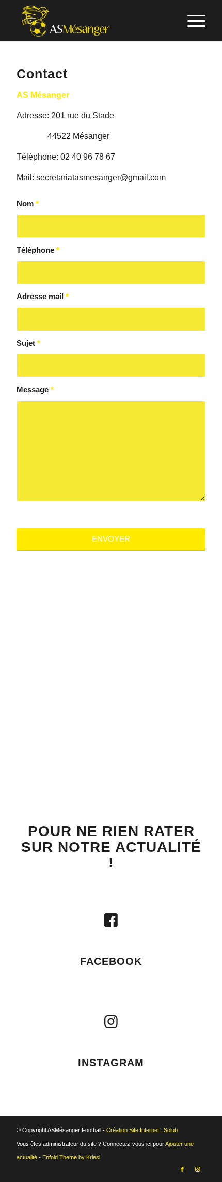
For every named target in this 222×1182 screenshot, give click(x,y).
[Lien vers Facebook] (182, 1169)
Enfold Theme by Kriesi (71, 1157)
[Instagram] (111, 1022)
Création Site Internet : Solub (142, 1130)
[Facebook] (111, 920)
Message (35, 390)
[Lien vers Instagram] (197, 1169)
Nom (28, 204)
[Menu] (191, 20)
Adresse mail (43, 296)
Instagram (111, 1062)
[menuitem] (191, 20)
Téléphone (38, 250)
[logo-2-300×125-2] (92, 20)
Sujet (28, 343)
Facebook (111, 961)
